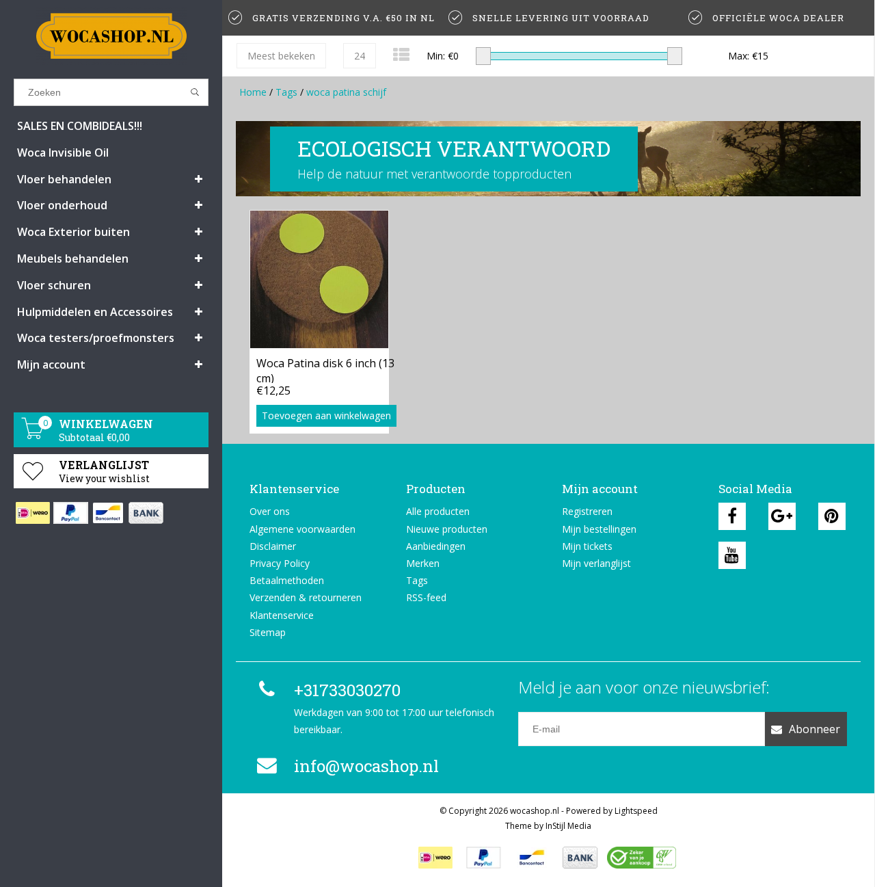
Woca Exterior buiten (73, 231)
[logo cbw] (641, 858)
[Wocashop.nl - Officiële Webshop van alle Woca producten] (111, 36)
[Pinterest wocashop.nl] (832, 516)
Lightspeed (636, 811)
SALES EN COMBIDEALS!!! (79, 125)
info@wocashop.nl (366, 766)
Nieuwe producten (446, 528)
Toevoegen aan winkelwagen (326, 415)
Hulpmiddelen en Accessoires (95, 311)
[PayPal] (70, 513)
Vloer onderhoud (62, 205)
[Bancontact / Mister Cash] (107, 513)
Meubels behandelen (73, 258)
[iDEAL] (32, 513)
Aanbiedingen (436, 546)
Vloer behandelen (64, 179)
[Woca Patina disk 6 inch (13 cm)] (319, 279)
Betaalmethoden (287, 580)
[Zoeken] (195, 92)
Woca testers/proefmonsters (95, 337)
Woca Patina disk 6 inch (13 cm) (325, 369)
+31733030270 (347, 690)
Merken (423, 563)
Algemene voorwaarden (302, 528)
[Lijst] (401, 54)
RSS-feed (426, 597)
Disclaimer (273, 546)
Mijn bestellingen (599, 528)
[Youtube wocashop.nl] (732, 555)
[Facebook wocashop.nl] (732, 516)
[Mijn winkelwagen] (33, 435)
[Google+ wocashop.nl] (782, 516)
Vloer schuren (54, 285)
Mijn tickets (587, 546)
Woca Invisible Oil (63, 152)
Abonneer (814, 729)
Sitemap (268, 632)
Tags (286, 91)
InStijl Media (568, 826)
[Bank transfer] (145, 513)
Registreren (587, 511)
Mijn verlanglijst (596, 563)
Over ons (270, 511)
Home (253, 91)
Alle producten (438, 511)
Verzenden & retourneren (306, 597)
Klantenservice (282, 615)
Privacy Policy (280, 563)
